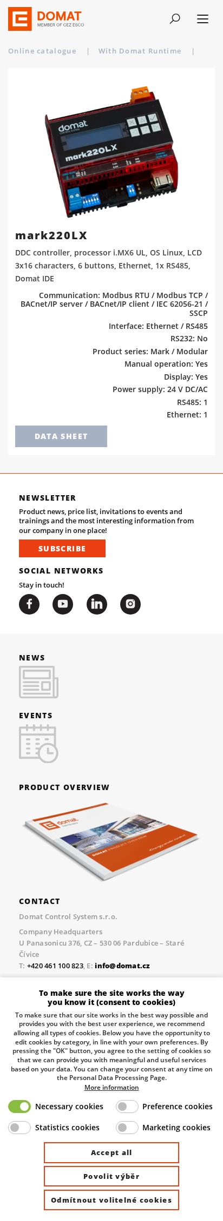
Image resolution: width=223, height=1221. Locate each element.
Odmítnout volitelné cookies (111, 1200)
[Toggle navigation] (174, 19)
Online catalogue (43, 51)
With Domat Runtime (141, 51)
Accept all (112, 1152)
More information (111, 1087)
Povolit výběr (111, 1176)
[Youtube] (63, 604)
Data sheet (61, 436)
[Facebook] (29, 604)
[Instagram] (130, 604)
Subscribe (62, 548)
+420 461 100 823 (55, 965)
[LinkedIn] (97, 604)
